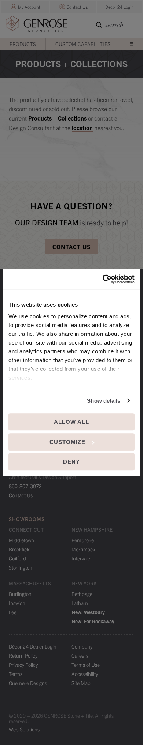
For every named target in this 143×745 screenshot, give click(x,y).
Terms (15, 673)
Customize (67, 442)
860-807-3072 (25, 486)
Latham (80, 603)
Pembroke (83, 540)
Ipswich (17, 603)
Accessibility (85, 673)
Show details (103, 401)
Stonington (20, 567)
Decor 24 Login (119, 6)
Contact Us (77, 6)
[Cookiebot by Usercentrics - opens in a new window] (103, 279)
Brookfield (20, 549)
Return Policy (23, 655)
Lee (12, 612)
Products (23, 44)
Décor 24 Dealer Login (32, 646)
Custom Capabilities (83, 44)
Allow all (71, 422)
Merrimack (83, 549)
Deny (71, 462)
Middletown (21, 540)
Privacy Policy (23, 664)
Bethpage (82, 593)
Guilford (17, 558)
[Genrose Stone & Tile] (36, 25)
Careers (80, 655)
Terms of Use (86, 664)
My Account (29, 6)
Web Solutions (24, 729)
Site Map (81, 683)
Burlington (20, 593)
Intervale (81, 558)
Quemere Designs (28, 683)
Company (82, 646)
